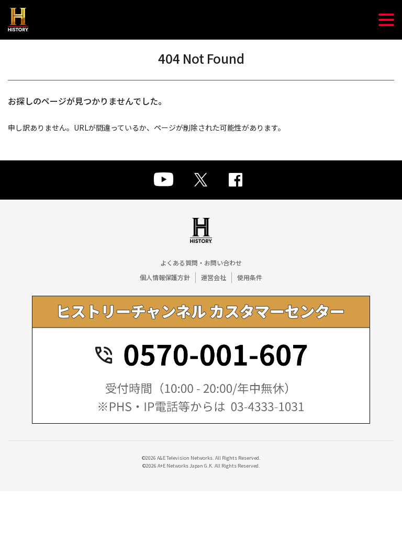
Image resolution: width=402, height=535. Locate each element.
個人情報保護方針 (165, 277)
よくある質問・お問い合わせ (201, 262)
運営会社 (213, 277)
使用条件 (249, 277)
